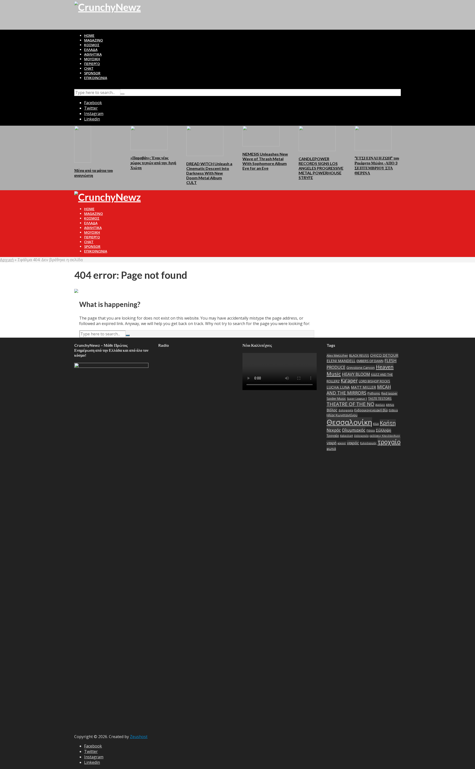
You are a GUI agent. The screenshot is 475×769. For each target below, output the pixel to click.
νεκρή (331, 442)
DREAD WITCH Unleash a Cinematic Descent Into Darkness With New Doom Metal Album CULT (209, 173)
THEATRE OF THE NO (350, 404)
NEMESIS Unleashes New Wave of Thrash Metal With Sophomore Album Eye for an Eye (265, 161)
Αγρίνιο (380, 405)
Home (89, 35)
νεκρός (353, 442)
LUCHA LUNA (338, 387)
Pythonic (373, 393)
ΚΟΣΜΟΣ (91, 45)
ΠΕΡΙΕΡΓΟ (92, 63)
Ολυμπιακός (353, 430)
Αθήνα (390, 405)
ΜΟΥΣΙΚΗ (92, 59)
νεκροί (341, 443)
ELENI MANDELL (341, 360)
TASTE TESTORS (380, 398)
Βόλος (332, 409)
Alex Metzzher (337, 355)
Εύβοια (393, 410)
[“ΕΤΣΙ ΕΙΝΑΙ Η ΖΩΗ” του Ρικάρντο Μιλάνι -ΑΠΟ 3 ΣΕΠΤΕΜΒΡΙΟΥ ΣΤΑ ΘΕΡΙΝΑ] (373, 137)
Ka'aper (349, 380)
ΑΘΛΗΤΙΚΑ (93, 54)
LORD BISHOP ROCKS (374, 381)
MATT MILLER (363, 387)
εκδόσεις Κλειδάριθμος (385, 436)
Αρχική (7, 259)
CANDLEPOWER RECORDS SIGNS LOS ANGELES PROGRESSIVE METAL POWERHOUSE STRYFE (321, 168)
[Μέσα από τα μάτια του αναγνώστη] (82, 143)
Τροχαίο (333, 435)
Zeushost (138, 736)
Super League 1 (357, 398)
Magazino (93, 40)
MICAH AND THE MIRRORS (359, 390)
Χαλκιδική (346, 436)
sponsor (92, 73)
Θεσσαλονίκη (349, 422)
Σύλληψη (383, 430)
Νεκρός (334, 430)
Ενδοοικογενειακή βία (371, 410)
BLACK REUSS (359, 355)
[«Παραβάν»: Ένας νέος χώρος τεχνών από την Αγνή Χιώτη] (148, 137)
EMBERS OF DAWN (369, 361)
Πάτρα (370, 430)
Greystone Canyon (360, 367)
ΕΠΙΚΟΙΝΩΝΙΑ (95, 77)
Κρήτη (388, 422)
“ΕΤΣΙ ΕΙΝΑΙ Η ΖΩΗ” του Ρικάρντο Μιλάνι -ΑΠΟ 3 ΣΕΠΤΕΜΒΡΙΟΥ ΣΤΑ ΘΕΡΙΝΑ (377, 165)
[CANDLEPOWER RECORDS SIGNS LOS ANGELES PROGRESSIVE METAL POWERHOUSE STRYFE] (317, 138)
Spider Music (336, 398)
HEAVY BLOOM (356, 374)
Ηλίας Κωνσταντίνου (342, 415)
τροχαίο (389, 442)
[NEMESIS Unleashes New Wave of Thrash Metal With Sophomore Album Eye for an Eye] (261, 135)
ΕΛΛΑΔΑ (90, 49)
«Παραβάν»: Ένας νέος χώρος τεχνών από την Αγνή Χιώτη (153, 162)
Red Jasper (389, 393)
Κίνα (376, 424)
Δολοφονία (345, 410)
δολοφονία (361, 436)
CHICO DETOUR (384, 355)
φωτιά (331, 448)
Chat (89, 68)
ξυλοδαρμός (368, 443)
